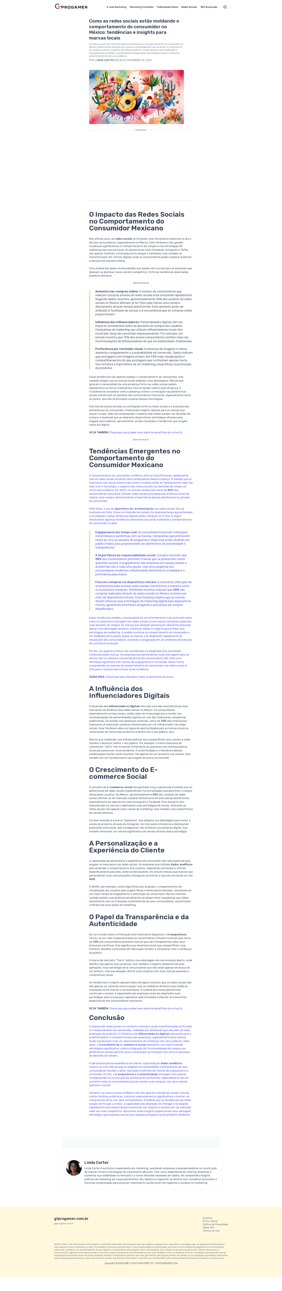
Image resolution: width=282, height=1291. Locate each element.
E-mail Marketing (116, 7)
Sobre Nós (208, 1227)
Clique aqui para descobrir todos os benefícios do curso (139, 676)
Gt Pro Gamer (210, 1221)
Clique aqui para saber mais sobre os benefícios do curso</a (145, 432)
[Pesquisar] (225, 7)
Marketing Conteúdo (142, 7)
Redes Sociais (189, 7)
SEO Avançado (209, 7)
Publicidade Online (167, 7)
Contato (207, 1218)
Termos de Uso (211, 1230)
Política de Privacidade (215, 1224)
